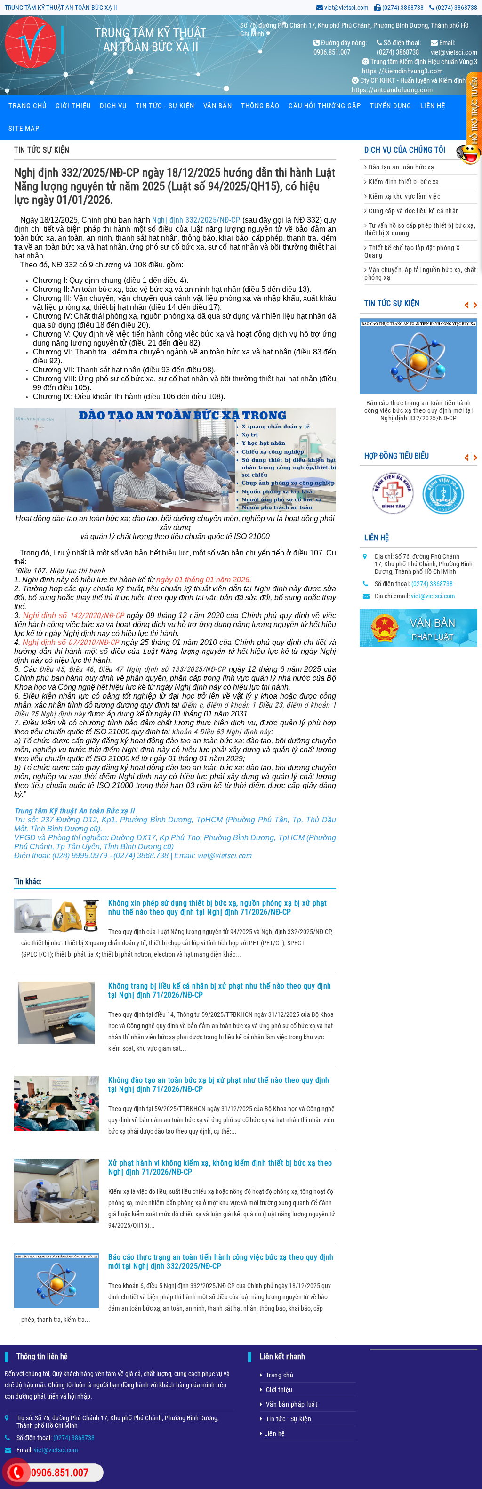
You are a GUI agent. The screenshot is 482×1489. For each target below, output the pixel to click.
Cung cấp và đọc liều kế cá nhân (413, 211)
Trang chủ (27, 106)
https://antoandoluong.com (392, 90)
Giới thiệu (73, 106)
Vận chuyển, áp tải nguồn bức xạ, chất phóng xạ (420, 273)
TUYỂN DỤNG (390, 106)
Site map (24, 128)
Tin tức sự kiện (392, 303)
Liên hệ (432, 106)
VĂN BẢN (217, 106)
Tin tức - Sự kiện (287, 1419)
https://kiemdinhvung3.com (402, 71)
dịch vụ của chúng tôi (405, 149)
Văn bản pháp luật (290, 1404)
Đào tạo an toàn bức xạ (400, 167)
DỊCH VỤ (113, 106)
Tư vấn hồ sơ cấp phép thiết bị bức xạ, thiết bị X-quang (419, 229)
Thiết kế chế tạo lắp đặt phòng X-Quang (413, 251)
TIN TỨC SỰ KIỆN (42, 149)
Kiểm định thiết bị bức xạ (403, 181)
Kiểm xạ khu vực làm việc (404, 196)
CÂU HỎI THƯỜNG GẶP (325, 106)
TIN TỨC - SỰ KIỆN (165, 106)
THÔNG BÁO (260, 106)
